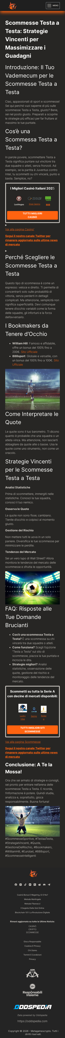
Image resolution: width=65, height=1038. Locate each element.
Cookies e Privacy (32, 946)
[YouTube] (30, 884)
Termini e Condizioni (32, 955)
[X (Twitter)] (35, 884)
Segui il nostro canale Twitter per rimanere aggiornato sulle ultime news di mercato (31, 240)
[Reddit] (39, 884)
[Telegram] (49, 884)
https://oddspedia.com (32, 1021)
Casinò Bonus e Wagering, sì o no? (32, 895)
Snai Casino (34, 204)
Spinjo (34, 716)
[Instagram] (20, 884)
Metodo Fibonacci (32, 903)
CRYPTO (32, 929)
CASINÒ (32, 926)
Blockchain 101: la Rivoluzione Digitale (32, 912)
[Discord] (44, 884)
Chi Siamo (32, 950)
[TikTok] (25, 884)
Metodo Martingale (32, 899)
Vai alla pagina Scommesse (23, 741)
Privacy (32, 959)
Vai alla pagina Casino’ (19, 229)
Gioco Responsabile (32, 941)
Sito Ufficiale (29, 351)
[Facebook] (16, 884)
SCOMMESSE (32, 932)
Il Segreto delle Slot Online (32, 908)
